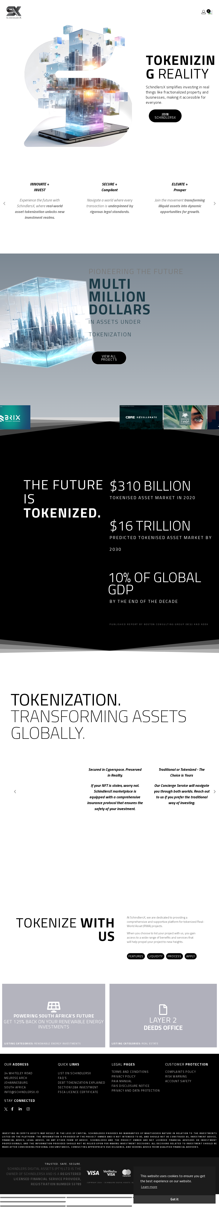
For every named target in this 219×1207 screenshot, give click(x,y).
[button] (4, 203)
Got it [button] (174, 1199)
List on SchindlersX (74, 1073)
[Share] (99, 1197)
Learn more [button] (149, 1186)
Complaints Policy (180, 1072)
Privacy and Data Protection (136, 1090)
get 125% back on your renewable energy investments (54, 1024)
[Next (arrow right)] (99, 1206)
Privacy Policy (124, 1076)
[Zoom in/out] (33, 1201)
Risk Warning (176, 1076)
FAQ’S (62, 1078)
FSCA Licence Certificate (78, 1092)
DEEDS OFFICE (163, 1027)
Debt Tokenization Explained (81, 1082)
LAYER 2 (163, 1020)
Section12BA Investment (78, 1087)
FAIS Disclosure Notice (131, 1086)
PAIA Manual (122, 1081)
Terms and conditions (130, 1072)
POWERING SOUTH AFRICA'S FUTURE (53, 1015)
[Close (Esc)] (33, 1197)
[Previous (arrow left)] (33, 1206)
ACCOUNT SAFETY (178, 1081)
